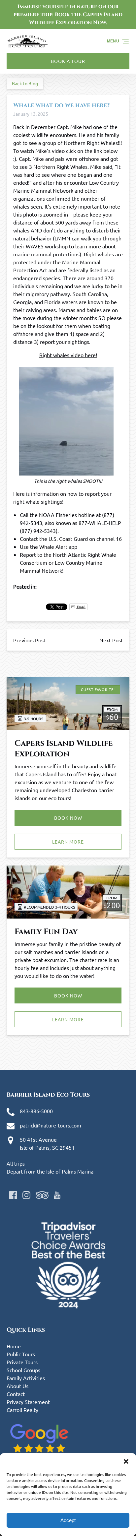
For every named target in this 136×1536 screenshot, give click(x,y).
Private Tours (22, 1362)
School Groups (23, 1370)
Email (80, 606)
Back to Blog (25, 83)
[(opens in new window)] (68, 1213)
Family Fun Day (46, 932)
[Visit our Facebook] (13, 1195)
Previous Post (29, 640)
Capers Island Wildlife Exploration (64, 748)
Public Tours (21, 1354)
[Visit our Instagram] (26, 1195)
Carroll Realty (22, 1409)
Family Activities (26, 1378)
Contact (16, 1393)
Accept (68, 1520)
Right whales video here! (68, 355)
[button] (126, 1461)
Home (14, 1346)
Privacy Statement (28, 1401)
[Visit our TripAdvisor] (42, 1195)
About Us (17, 1385)
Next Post (111, 640)
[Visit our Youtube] (57, 1195)
